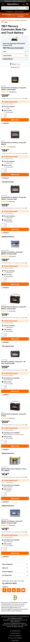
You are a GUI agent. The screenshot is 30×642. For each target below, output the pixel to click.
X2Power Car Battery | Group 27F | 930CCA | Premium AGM (12, 522)
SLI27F (3, 412)
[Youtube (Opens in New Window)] (23, 590)
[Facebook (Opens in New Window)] (4, 590)
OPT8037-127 (4, 467)
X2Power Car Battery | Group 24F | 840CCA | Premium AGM (12, 253)
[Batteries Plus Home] (13, 4)
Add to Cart (15, 120)
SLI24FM (3, 86)
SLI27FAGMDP (5, 519)
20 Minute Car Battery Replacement (15, 1)
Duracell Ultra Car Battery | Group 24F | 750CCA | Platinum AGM (14, 198)
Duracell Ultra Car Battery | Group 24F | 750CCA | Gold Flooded (14, 88)
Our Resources (7, 575)
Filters (14, 64)
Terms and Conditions (15, 635)
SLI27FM (3, 305)
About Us (5, 568)
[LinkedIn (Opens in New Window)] (14, 590)
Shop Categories (7, 564)
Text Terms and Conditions (15, 638)
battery (3, 20)
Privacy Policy (15, 640)
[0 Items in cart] (27, 4)
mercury (17, 20)
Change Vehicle (8, 59)
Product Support (7, 571)
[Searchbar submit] (27, 8)
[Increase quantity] (5, 115)
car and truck (10, 20)
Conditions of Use (15, 633)
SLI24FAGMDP (5, 250)
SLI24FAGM (4, 195)
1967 (2, 22)
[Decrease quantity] (5, 116)
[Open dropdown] (11, 45)
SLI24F (3, 141)
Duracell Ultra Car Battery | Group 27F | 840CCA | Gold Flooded (14, 307)
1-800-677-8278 (10, 583)
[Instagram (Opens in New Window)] (9, 590)
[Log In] (23, 4)
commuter (23, 20)
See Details (21, 16)
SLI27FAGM (4, 360)
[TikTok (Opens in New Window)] (19, 590)
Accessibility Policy (15, 631)
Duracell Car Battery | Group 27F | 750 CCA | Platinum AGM (13, 362)
